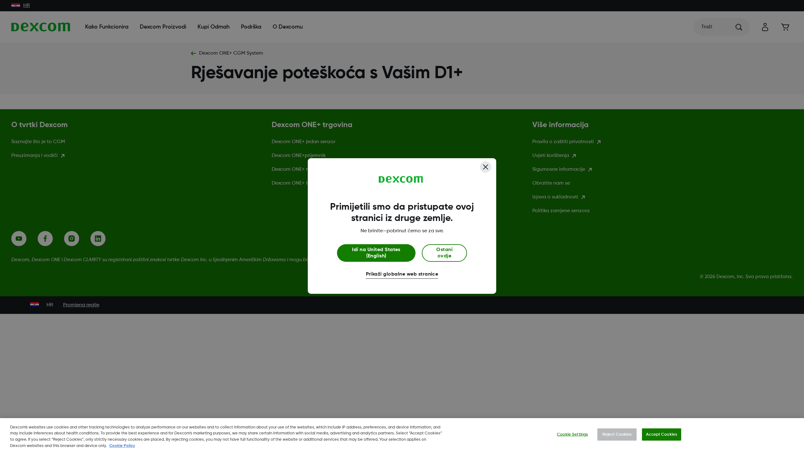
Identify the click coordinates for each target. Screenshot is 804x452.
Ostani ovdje (444, 253)
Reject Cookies (617, 435)
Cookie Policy (122, 446)
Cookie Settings (572, 435)
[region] (402, 435)
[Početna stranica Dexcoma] (401, 179)
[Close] (485, 167)
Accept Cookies (661, 435)
